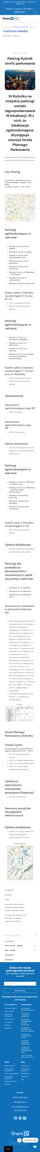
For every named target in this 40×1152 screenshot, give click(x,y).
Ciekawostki (25, 1073)
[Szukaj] (35, 935)
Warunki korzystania (18, 1145)
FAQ (22, 1080)
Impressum (8, 1022)
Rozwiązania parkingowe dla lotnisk (26, 1036)
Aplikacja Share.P (10, 1081)
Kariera (7, 1025)
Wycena (7, 1084)
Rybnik (25, 53)
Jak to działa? (9, 1011)
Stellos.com (19, 11)
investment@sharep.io (20, 1107)
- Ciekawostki (7, 27)
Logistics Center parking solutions (27, 1056)
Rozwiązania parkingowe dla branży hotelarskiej (27, 1029)
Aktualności (25, 1066)
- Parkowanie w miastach (20, 27)
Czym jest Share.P (11, 1008)
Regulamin (8, 1028)
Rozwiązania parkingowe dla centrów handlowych (26, 1022)
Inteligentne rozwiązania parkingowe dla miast (26, 1049)
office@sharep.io (20, 1102)
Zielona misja (9, 1019)
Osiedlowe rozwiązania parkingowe (25, 1042)
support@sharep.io (20, 1097)
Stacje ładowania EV (12, 1073)
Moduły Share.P (10, 1066)
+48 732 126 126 (20, 1110)
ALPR (26, 1145)
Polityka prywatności (24, 1143)
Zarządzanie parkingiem (9, 1077)
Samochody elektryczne (9, 1015)
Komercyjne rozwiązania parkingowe (25, 1014)
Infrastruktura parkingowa (9, 1069)
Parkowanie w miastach (26, 1069)
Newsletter (25, 1076)
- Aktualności (33, 27)
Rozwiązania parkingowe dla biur (28, 1009)
